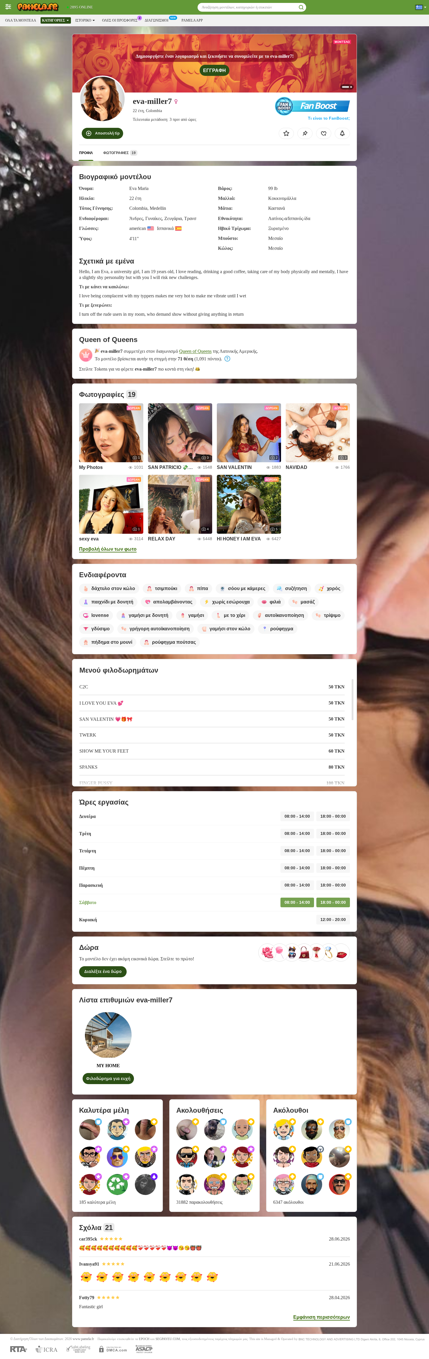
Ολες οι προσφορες (119, 20)
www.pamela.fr (83, 1339)
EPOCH (144, 1339)
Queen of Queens (195, 351)
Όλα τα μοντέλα (20, 20)
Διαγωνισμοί (156, 20)
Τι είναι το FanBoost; (329, 118)
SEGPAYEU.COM (168, 1339)
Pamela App (192, 20)
